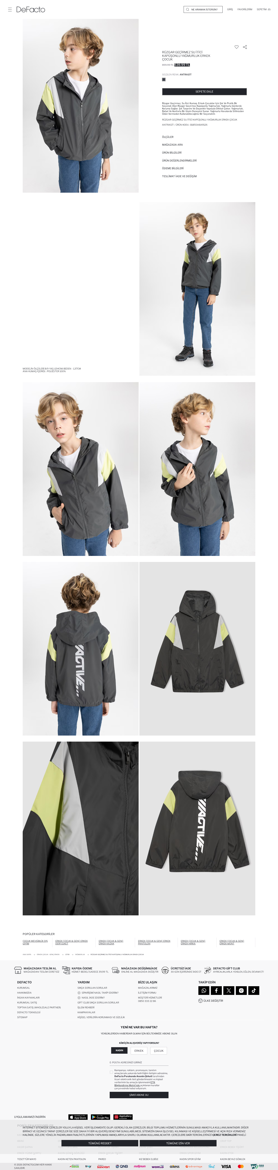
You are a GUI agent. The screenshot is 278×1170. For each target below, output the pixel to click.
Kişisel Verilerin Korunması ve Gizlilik (101, 1017)
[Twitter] (228, 990)
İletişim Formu (147, 992)
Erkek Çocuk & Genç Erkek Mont (232, 942)
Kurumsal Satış (27, 1002)
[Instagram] (241, 990)
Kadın (119, 1050)
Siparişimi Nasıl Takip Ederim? (99, 992)
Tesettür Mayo (26, 1159)
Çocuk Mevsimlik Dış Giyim (35, 942)
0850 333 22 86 (147, 1001)
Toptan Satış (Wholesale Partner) (39, 1007)
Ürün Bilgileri (172, 152)
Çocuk (159, 1050)
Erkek (139, 1050)
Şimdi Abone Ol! (139, 1094)
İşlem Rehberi (86, 1007)
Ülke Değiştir (213, 1000)
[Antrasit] (163, 79)
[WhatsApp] (203, 990)
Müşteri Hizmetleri (150, 997)
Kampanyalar (86, 1012)
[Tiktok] (253, 990)
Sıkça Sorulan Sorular (92, 987)
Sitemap (22, 1017)
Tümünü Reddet (100, 1143)
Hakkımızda (24, 992)
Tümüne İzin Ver (178, 1143)
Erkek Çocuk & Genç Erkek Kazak (111, 942)
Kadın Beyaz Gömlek (232, 1159)
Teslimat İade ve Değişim (179, 176)
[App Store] (78, 1117)
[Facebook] (216, 990)
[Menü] (10, 9)
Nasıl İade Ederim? (93, 997)
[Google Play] (100, 1117)
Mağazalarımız (147, 987)
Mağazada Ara (172, 144)
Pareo (102, 1159)
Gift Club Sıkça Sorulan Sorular (98, 1002)
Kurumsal (23, 987)
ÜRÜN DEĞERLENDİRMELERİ (179, 160)
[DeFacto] (31, 9)
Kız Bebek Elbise (148, 1159)
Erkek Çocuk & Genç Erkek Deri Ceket (71, 942)
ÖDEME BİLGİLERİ (173, 168)
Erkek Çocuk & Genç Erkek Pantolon (154, 942)
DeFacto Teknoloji (28, 1012)
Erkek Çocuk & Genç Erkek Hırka (193, 942)
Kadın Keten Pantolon (72, 1159)
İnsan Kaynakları (28, 997)
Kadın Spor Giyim (190, 1159)
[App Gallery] (123, 1117)
